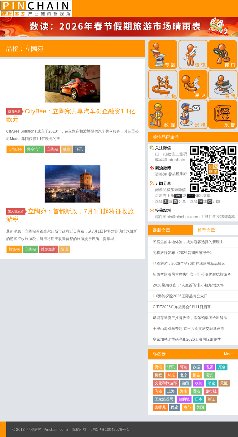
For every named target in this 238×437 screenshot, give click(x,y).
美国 (200, 407)
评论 (183, 367)
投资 (209, 375)
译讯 (79, 149)
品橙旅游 (36, 8)
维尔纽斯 (48, 249)
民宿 (174, 407)
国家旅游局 (164, 399)
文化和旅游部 (166, 383)
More (228, 354)
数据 (196, 367)
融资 (66, 149)
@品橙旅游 (177, 174)
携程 (158, 375)
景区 (224, 383)
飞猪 (158, 391)
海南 (183, 391)
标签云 (159, 353)
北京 (183, 375)
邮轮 (211, 383)
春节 (187, 407)
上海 (171, 391)
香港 (196, 391)
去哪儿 (160, 407)
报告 (196, 375)
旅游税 (14, 249)
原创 (222, 367)
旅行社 (211, 391)
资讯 (64, 249)
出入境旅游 (16, 211)
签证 (211, 399)
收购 (198, 383)
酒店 (209, 367)
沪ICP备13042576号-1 (110, 429)
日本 (198, 399)
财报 (171, 375)
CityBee (15, 149)
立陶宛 (52, 149)
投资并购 (14, 111)
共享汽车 (34, 149)
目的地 (184, 399)
